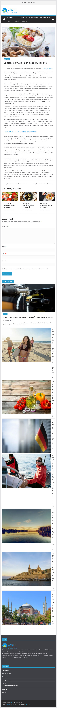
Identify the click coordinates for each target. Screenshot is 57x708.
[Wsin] (4, 19)
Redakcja (17, 21)
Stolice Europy (33, 17)
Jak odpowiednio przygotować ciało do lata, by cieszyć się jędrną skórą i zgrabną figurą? (53, 349)
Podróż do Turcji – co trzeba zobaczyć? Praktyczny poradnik (53, 605)
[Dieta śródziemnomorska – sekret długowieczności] (26, 399)
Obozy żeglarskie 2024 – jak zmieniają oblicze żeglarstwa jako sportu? (53, 475)
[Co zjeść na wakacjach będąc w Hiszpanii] (28, 193)
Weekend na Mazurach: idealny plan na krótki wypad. (53, 524)
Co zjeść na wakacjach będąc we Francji (46, 205)
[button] (12, 21)
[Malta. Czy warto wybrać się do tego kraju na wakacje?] (26, 571)
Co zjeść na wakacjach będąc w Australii (9, 205)
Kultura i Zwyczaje (21, 17)
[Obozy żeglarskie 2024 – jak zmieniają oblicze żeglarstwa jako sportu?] (26, 481)
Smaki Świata (10, 17)
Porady (9, 21)
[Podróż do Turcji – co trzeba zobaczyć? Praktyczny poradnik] (26, 609)
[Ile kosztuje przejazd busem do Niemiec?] (26, 436)
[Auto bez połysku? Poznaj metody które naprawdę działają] (28, 298)
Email (4, 254)
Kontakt (24, 21)
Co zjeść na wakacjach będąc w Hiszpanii (15, 184)
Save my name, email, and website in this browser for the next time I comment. (26, 269)
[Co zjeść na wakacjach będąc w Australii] (10, 193)
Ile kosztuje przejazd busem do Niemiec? (53, 430)
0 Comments (19, 66)
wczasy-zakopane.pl (48, 68)
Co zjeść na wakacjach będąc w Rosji (43, 184)
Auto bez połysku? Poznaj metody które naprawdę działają (28, 317)
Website (4, 261)
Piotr (6, 66)
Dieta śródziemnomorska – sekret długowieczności (53, 393)
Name (4, 246)
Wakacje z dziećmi (45, 17)
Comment (5, 226)
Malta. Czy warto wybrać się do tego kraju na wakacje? (53, 567)
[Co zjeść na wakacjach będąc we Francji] (47, 193)
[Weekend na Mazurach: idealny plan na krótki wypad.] (26, 530)
